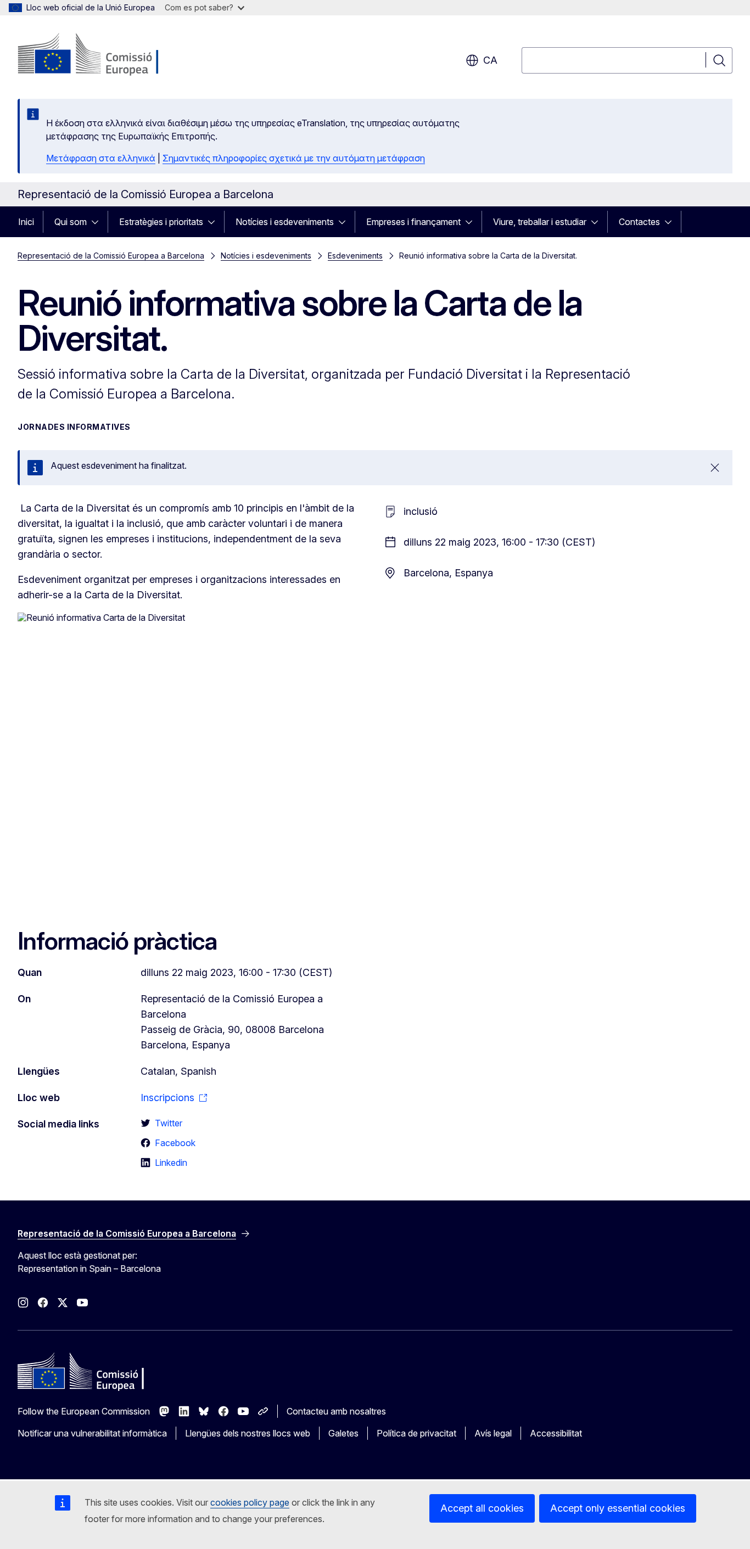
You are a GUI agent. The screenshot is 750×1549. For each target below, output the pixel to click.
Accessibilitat (556, 1433)
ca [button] (490, 60)
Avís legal (493, 1433)
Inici (26, 221)
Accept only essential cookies (617, 1508)
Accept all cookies (482, 1508)
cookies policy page (249, 1502)
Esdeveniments (355, 255)
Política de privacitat (416, 1433)
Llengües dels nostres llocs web (247, 1433)
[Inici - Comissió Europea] (106, 55)
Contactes (639, 221)
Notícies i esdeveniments (285, 221)
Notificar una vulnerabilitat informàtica (92, 1433)
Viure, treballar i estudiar (539, 221)
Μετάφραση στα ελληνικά (100, 158)
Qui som (70, 221)
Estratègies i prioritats (161, 221)
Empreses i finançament (413, 221)
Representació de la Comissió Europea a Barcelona (111, 255)
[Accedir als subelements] (98, 221)
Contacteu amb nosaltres (336, 1411)
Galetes (343, 1433)
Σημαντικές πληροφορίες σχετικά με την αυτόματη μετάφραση (294, 158)
